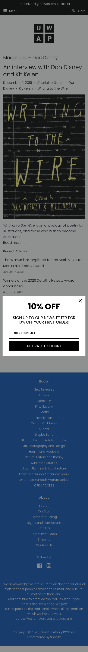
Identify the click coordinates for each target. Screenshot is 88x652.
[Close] (80, 301)
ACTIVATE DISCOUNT (44, 346)
